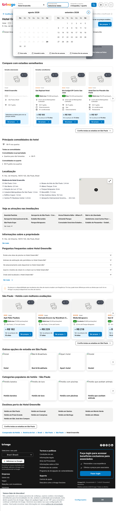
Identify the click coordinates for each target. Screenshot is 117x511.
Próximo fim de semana (79, 53)
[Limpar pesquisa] (44, 5)
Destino (20, 3)
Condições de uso (46, 454)
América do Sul (29, 432)
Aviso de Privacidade (47, 461)
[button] (31, 4)
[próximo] (87, 12)
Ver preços (104, 24)
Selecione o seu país (9, 450)
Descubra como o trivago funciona (52, 482)
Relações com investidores (12, 484)
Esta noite (22, 53)
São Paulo (49, 432)
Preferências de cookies (49, 467)
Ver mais (7, 226)
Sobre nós (5, 477)
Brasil (40, 432)
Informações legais (47, 457)
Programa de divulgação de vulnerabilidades (56, 471)
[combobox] (32, 5)
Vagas (4, 481)
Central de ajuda (46, 479)
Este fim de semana (57, 53)
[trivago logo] (8, 5)
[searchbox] (31, 5)
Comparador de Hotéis (11, 432)
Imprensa (5, 487)
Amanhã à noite (38, 53)
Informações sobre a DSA (49, 464)
